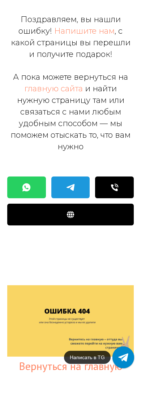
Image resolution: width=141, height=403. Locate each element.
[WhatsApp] (26, 187)
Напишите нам (84, 31)
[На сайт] (70, 214)
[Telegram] (70, 187)
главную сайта (53, 89)
